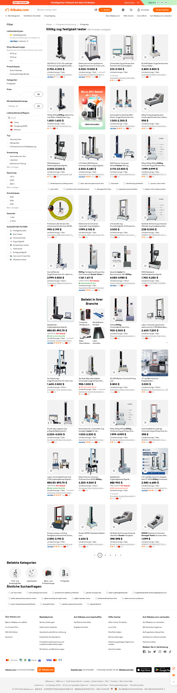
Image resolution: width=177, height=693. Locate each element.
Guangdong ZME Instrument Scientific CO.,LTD (60, 235)
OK (38, 94)
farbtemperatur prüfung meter (61, 183)
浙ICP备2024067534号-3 (154, 689)
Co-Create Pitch (11, 627)
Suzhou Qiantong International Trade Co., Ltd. (123, 283)
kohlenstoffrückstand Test (107, 598)
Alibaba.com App (126, 670)
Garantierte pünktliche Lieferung (53, 632)
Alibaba (49, 24)
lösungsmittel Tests (104, 189)
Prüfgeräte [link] (84, 24)
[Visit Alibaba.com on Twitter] (154, 651)
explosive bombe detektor (128, 189)
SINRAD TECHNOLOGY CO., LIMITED (154, 174)
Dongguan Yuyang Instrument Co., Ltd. (60, 341)
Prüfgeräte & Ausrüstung (66, 24)
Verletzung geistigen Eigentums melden (121, 643)
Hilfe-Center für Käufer (117, 622)
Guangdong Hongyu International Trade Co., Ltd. (123, 78)
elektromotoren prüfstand (133, 598)
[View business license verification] (112, 689)
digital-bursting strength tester (55, 598)
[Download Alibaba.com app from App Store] (144, 669)
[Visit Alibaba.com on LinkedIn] (149, 651)
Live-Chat (112, 627)
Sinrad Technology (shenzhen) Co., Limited (154, 126)
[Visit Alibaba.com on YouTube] (165, 651)
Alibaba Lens (10, 670)
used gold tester (49, 604)
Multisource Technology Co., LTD (154, 390)
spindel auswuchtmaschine (72, 604)
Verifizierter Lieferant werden (154, 637)
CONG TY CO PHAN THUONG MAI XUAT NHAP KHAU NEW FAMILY (154, 283)
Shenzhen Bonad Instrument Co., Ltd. (123, 336)
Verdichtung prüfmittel (134, 183)
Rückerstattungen (115, 637)
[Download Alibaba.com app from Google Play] (163, 669)
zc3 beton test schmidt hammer (77, 189)
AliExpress (49, 681)
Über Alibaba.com (12, 617)
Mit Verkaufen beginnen (152, 627)
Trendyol (113, 681)
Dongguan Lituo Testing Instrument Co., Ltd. (60, 390)
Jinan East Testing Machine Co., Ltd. (123, 174)
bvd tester (115, 183)
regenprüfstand (95, 604)
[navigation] (25, 290)
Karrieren (9, 637)
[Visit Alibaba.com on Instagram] (159, 651)
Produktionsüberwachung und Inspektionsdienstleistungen (52, 643)
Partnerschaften (149, 642)
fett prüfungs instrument (38, 593)
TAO (106, 681)
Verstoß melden (114, 649)
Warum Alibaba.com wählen (16, 622)
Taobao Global (97, 681)
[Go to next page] (120, 555)
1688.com (60, 681)
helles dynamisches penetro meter (23, 598)
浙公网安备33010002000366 (131, 689)
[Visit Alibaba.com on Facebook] (144, 651)
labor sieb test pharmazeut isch (92, 183)
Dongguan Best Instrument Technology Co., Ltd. (92, 235)
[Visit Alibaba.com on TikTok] (170, 651)
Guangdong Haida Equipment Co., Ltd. (92, 74)
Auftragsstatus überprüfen (153, 632)
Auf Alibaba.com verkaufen (153, 622)
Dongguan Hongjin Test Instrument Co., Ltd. (154, 336)
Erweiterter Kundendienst (50, 637)
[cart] (131, 10)
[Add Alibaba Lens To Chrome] (46, 669)
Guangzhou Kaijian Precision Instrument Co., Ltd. (60, 283)
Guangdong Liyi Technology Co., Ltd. (92, 174)
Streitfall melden (115, 632)
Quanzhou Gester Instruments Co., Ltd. (60, 74)
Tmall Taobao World (73, 681)
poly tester (54, 189)
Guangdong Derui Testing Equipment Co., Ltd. (123, 126)
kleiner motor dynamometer (155, 189)
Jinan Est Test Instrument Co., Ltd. (60, 126)
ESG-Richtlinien (11, 632)
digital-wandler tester (82, 598)
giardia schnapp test (93, 593)
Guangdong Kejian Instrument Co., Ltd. (154, 74)
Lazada (86, 681)
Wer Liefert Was (126, 681)
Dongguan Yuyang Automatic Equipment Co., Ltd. (92, 392)
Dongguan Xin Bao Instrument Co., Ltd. (60, 440)
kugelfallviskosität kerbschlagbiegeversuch (151, 593)
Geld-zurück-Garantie (48, 627)
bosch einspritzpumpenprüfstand (23, 604)
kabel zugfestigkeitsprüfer (118, 593)
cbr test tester (16, 593)
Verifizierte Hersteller (82, 622)
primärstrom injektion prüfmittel (67, 593)
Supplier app (76, 670)
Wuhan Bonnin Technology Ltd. (59, 174)
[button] (95, 9)
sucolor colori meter (157, 183)
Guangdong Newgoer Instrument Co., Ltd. (92, 288)
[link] (173, 668)
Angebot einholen (81, 627)
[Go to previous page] (94, 555)
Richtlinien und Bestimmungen (52, 649)
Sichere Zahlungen (47, 622)
